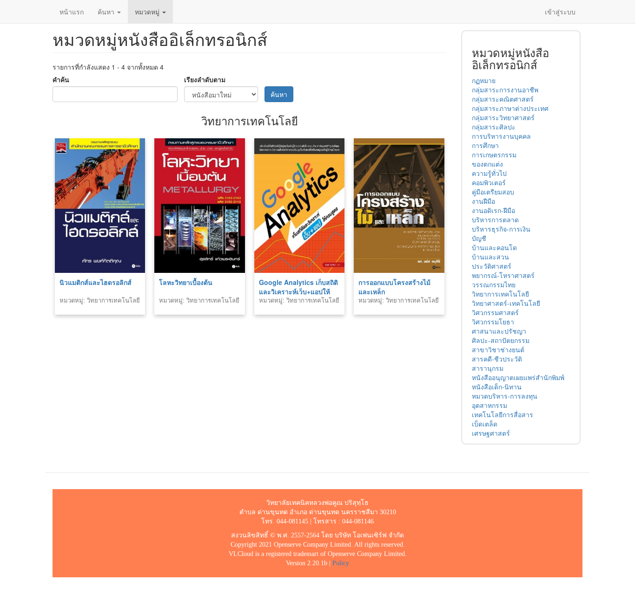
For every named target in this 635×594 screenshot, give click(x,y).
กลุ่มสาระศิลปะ (494, 126)
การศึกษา (485, 145)
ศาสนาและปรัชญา (499, 331)
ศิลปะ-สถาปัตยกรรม (500, 340)
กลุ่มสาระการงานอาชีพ (505, 89)
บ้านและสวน (490, 256)
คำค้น (61, 79)
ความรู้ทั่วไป (489, 173)
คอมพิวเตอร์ (489, 182)
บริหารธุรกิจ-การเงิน (501, 228)
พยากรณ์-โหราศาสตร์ (503, 275)
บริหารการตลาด (495, 219)
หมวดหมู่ (148, 11)
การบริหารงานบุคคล (501, 136)
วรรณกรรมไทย (494, 284)
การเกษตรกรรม (494, 154)
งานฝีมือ (483, 201)
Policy (340, 563)
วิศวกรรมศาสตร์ (495, 312)
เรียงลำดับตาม (204, 79)
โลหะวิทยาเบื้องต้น (185, 282)
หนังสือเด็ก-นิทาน (497, 386)
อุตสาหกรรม (489, 405)
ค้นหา (107, 11)
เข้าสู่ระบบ (560, 11)
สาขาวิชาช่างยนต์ (498, 349)
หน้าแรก (72, 11)
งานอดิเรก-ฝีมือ (493, 210)
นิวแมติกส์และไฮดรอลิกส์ (96, 282)
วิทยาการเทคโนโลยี (500, 293)
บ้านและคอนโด (494, 247)
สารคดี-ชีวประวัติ (497, 358)
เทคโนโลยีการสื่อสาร (502, 414)
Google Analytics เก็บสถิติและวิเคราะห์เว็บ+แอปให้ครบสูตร (298, 291)
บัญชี (479, 238)
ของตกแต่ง (487, 163)
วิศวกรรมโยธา (493, 321)
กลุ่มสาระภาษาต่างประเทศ (510, 108)
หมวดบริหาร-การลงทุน (504, 395)
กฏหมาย (484, 80)
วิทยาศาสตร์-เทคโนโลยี (506, 303)
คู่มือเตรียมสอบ (493, 191)
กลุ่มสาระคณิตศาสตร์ (503, 98)
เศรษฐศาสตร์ (491, 433)
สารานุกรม (487, 368)
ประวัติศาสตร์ (491, 266)
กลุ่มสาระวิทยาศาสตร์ (503, 117)
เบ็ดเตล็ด (484, 423)
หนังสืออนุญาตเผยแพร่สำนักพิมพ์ (518, 377)
